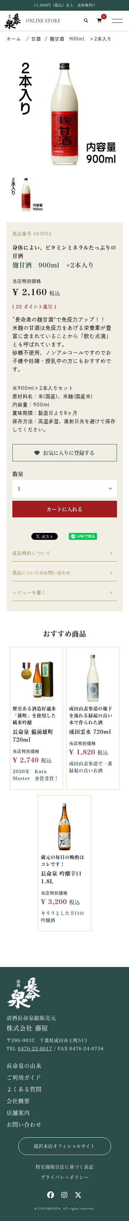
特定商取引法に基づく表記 (65, 1167)
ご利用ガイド (24, 1077)
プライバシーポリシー (65, 1177)
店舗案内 (18, 1113)
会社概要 (18, 1101)
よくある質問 (24, 1089)
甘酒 (36, 39)
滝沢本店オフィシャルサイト (64, 1146)
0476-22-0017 (35, 1048)
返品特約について (31, 553)
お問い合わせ (24, 1124)
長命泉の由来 (24, 1066)
